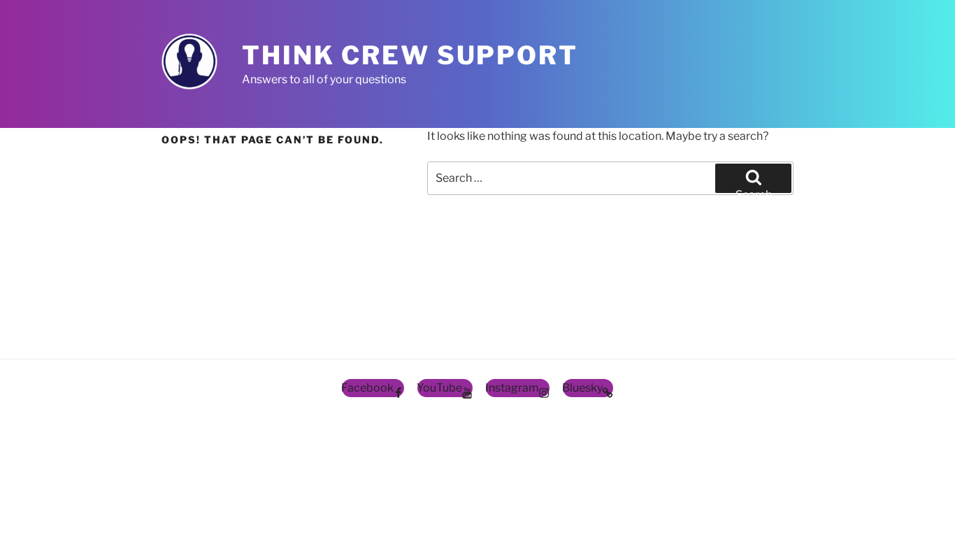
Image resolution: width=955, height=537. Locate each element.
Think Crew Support (410, 55)
